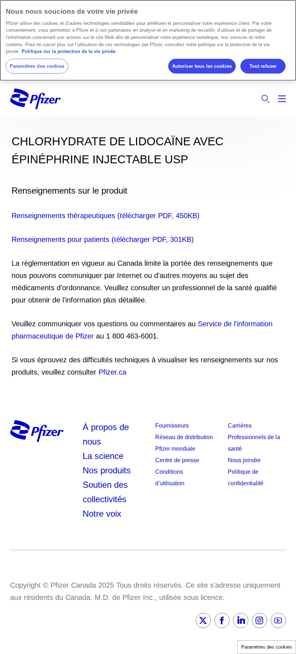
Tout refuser (263, 66)
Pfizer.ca (112, 372)
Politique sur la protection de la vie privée (69, 51)
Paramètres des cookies (266, 647)
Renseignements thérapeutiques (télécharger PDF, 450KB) (106, 216)
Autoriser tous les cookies (202, 66)
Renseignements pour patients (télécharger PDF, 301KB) (103, 239)
